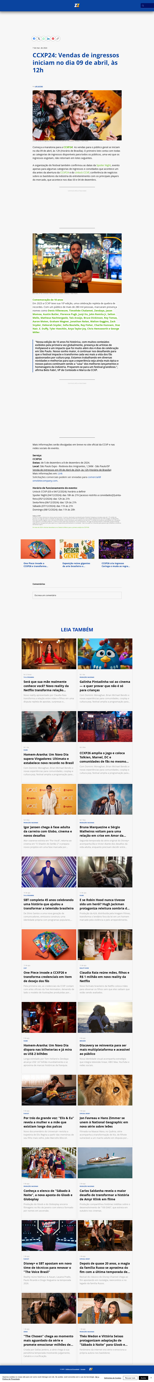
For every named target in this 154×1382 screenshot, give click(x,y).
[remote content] (77, 209)
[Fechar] (151, 1378)
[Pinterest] (53, 38)
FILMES (26, 750)
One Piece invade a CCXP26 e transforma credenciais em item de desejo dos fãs (36, 565)
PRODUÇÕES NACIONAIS (87, 677)
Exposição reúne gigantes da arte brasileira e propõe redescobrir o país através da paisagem (76, 565)
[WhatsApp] (43, 38)
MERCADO (83, 1041)
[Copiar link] (57, 38)
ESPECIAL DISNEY (85, 1113)
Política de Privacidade (72, 1369)
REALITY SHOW (84, 968)
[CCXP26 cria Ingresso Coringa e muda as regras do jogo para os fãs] (116, 549)
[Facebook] (34, 38)
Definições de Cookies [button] (112, 1378)
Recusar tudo (130, 1378)
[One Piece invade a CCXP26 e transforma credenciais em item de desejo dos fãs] (38, 549)
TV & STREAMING (29, 677)
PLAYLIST (26, 1113)
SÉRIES (26, 1331)
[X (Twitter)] (38, 38)
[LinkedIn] (48, 38)
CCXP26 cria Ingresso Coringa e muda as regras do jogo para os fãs (115, 565)
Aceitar (143, 1378)
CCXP (25, 968)
